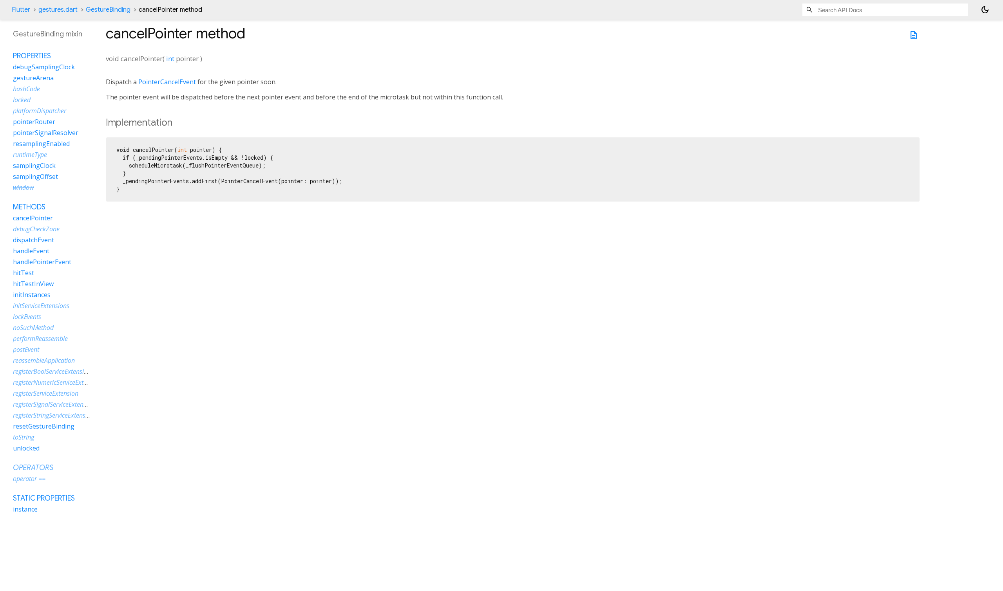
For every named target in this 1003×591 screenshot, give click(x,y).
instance (25, 509)
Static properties (44, 498)
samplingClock (34, 165)
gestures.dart (58, 10)
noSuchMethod (33, 327)
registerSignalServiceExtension (54, 404)
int (170, 58)
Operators (33, 467)
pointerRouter (34, 121)
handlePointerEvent (42, 262)
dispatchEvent (33, 240)
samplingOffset (35, 176)
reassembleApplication (44, 360)
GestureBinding (108, 10)
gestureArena (33, 78)
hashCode (26, 89)
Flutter (21, 10)
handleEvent (31, 251)
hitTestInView (33, 283)
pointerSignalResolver (45, 132)
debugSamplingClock (44, 67)
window (23, 187)
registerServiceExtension (45, 393)
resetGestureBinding (43, 426)
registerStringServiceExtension (53, 415)
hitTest (23, 272)
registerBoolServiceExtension (52, 371)
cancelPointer (33, 218)
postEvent (26, 349)
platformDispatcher (39, 110)
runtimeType (30, 154)
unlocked (26, 448)
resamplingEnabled (41, 143)
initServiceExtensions (41, 305)
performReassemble (40, 338)
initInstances (32, 294)
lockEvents (27, 316)
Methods (29, 207)
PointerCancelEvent (167, 81)
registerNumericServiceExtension (57, 382)
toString (23, 437)
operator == (29, 478)
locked (22, 99)
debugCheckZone (36, 229)
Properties (32, 56)
